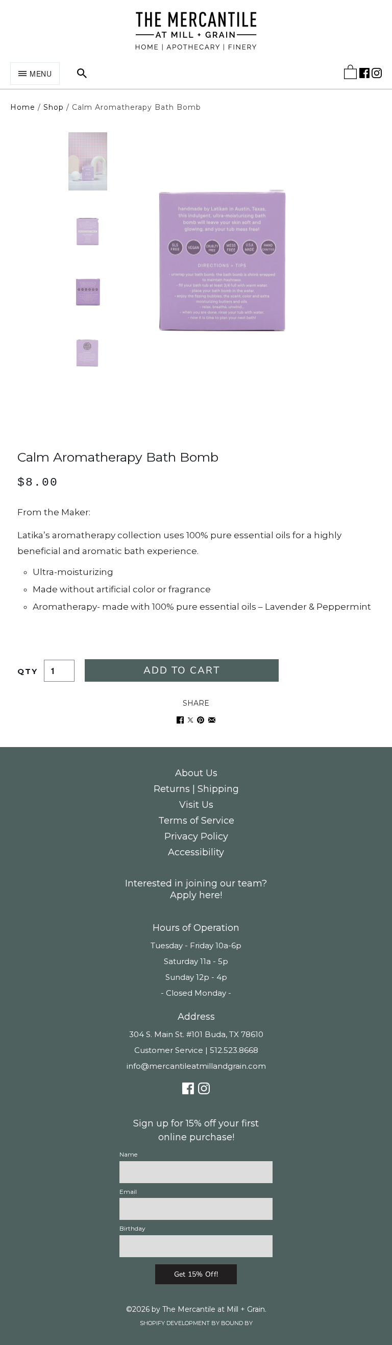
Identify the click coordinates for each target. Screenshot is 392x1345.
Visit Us (196, 804)
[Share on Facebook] (180, 720)
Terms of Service (196, 820)
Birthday (132, 1228)
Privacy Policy (196, 836)
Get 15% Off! (196, 1274)
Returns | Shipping (196, 789)
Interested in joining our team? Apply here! (196, 889)
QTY (27, 671)
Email (128, 1191)
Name (128, 1154)
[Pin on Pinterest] (200, 720)
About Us (196, 773)
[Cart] (350, 74)
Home (22, 107)
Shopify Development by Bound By (196, 1323)
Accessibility (196, 852)
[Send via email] (211, 720)
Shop (53, 107)
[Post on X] (190, 720)
